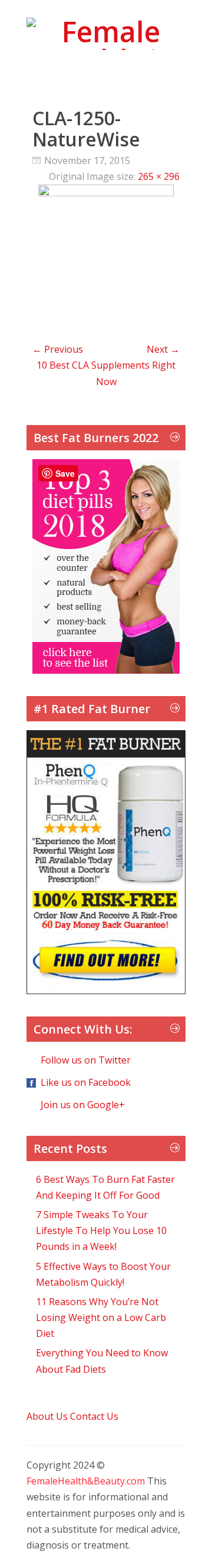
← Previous (57, 349)
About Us (47, 1416)
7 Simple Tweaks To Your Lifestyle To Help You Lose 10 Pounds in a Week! (101, 1230)
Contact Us (94, 1416)
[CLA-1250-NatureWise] (106, 192)
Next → (163, 349)
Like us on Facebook (86, 1082)
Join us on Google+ (83, 1104)
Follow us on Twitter (86, 1060)
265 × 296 (159, 176)
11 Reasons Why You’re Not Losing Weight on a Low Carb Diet (101, 1317)
